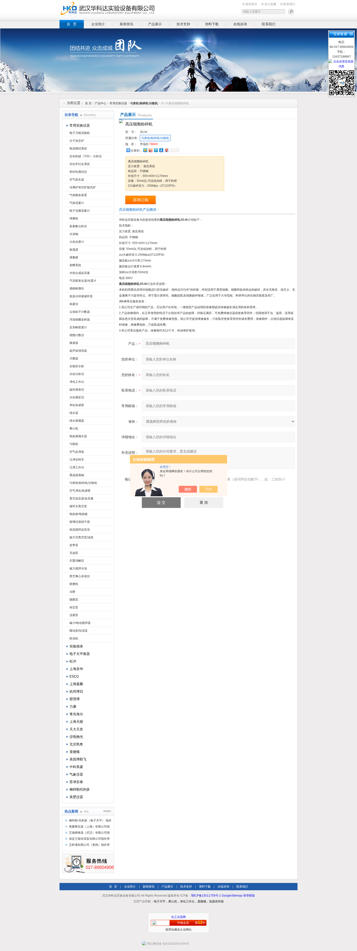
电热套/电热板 (78, 514)
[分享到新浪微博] (150, 150)
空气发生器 (76, 179)
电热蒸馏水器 (78, 436)
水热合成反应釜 (79, 273)
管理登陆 (249, 895)
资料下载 (212, 24)
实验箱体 (76, 646)
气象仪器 (76, 774)
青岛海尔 (76, 714)
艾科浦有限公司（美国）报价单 (89, 844)
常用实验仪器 (118, 103)
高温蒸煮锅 (76, 475)
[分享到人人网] (161, 150)
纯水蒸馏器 (76, 420)
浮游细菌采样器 (79, 319)
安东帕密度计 (78, 327)
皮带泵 (73, 545)
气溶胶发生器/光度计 (82, 280)
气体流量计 (76, 203)
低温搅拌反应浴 (79, 529)
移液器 (73, 343)
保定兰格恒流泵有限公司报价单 (89, 838)
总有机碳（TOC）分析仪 (85, 156)
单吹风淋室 (76, 405)
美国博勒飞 (77, 759)
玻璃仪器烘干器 (79, 521)
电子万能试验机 (79, 133)
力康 (72, 706)
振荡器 (73, 249)
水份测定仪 (76, 397)
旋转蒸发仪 (76, 389)
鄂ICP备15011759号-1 (206, 895)
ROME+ (107, 811)
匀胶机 (73, 444)
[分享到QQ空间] (145, 150)
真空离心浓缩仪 (79, 576)
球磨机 (73, 218)
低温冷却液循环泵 (81, 296)
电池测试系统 (78, 148)
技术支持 (183, 24)
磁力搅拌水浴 (78, 568)
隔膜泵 (73, 599)
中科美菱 (76, 767)
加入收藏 (270, 4)
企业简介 (98, 24)
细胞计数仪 (76, 335)
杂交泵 (73, 607)
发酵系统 (75, 265)
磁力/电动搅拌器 (80, 623)
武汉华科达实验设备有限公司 (108, 9)
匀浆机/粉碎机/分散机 (83, 483)
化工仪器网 (178, 917)
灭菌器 (73, 358)
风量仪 (73, 304)
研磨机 (73, 584)
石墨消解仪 (76, 560)
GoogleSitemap (232, 895)
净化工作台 (76, 382)
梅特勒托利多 (79, 789)
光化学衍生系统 (79, 164)
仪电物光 (76, 737)
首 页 (71, 24)
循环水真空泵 (78, 506)
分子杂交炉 (76, 140)
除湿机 (73, 638)
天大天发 (76, 729)
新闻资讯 (126, 24)
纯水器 (73, 413)
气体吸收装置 (78, 195)
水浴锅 (73, 234)
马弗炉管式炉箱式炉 (82, 187)
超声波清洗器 (78, 350)
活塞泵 (73, 615)
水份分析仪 (76, 374)
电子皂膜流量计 (79, 210)
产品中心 (101, 103)
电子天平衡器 (79, 654)
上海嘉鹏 (76, 684)
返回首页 (251, 4)
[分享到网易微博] (166, 150)
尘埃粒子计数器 (79, 312)
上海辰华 (76, 669)
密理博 (74, 699)
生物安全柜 (76, 366)
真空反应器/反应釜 (81, 498)
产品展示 (155, 24)
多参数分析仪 (78, 226)
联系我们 (289, 4)
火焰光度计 (76, 242)
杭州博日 (76, 691)
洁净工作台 (76, 467)
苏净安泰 (76, 782)
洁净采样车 (76, 459)
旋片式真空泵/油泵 (81, 537)
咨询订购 (140, 200)
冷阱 (72, 591)
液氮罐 (73, 257)
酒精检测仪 (76, 288)
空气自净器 (76, 452)
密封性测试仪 (78, 172)
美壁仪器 (76, 797)
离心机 (73, 428)
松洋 (72, 661)
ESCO (74, 676)
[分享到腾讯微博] (155, 150)
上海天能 (76, 722)
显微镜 (74, 752)
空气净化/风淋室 (80, 490)
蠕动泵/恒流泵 (78, 630)
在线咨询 (240, 24)
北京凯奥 (76, 744)
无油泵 (73, 553)
